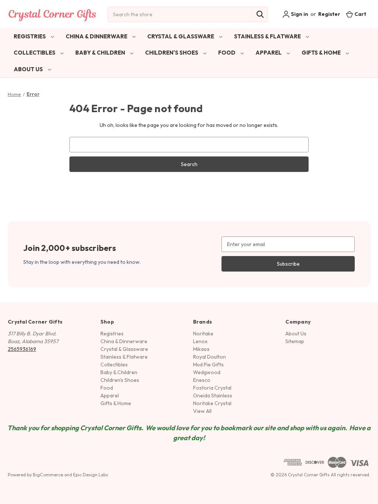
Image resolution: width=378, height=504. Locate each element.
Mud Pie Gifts (208, 364)
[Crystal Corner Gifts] (52, 14)
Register (329, 14)
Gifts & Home (322, 52)
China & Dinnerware (97, 36)
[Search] (260, 14)
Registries (30, 36)
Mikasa (201, 349)
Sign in (299, 14)
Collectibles (35, 52)
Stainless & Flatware (268, 36)
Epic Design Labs (90, 474)
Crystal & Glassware (181, 36)
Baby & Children (100, 52)
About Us (29, 69)
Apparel (269, 52)
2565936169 (22, 349)
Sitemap (294, 341)
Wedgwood (206, 372)
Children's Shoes (172, 52)
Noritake (203, 333)
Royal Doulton (209, 356)
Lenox (200, 341)
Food (227, 52)
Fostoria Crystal (212, 387)
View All (202, 411)
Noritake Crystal (212, 403)
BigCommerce (48, 474)
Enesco (201, 380)
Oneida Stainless (212, 395)
